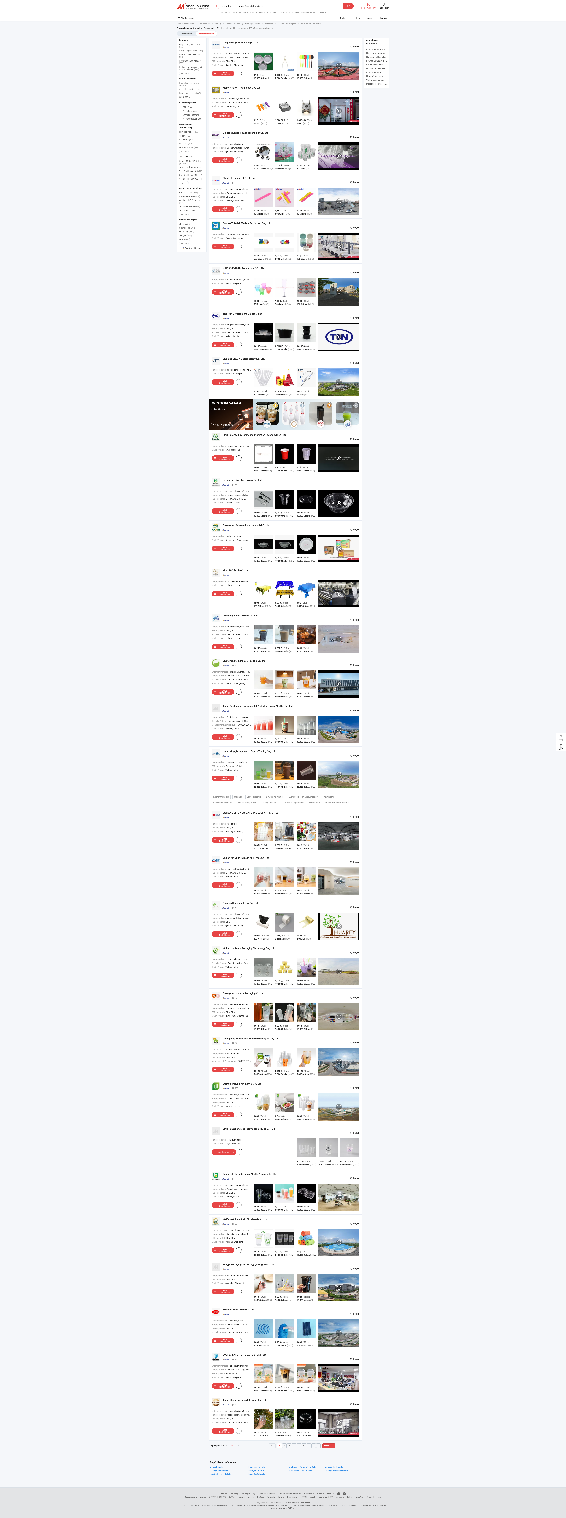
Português (271, 1497)
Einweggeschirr (254, 796)
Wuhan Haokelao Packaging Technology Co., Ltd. (248, 948)
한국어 (304, 1497)
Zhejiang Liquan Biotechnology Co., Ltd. (244, 358)
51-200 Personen (189, 196)
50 (238, 1446)
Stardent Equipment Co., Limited (240, 178)
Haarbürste (314, 802)
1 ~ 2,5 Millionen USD (191, 178)
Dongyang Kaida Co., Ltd (240, 615)
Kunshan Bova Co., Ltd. (239, 1309)
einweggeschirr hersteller (283, 12)
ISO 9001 (185, 143)
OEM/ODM (187, 107)
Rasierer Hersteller (374, 64)
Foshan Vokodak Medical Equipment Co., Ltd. (246, 223)
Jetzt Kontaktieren (224, 73)
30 (232, 1446)
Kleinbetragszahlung (191, 118)
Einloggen (384, 7)
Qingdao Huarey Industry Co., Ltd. (240, 903)
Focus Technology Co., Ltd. (280, 1502)
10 (226, 1446)
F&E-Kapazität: (218, 61)
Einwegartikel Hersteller (334, 1467)
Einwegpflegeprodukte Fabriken (299, 1470)
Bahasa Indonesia (374, 1497)
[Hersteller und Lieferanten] (193, 6)
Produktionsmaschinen (189, 55)
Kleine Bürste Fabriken (257, 1474)
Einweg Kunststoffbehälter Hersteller (383, 60)
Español (251, 1497)
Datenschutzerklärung (266, 1493)
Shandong (186, 231)
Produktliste (186, 33)
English (203, 1497)
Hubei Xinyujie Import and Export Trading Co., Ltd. (249, 751)
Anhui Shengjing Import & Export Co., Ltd (244, 1400)
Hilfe (358, 18)
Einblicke (330, 1493)
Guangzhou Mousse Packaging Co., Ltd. (244, 993)
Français (241, 1497)
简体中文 (212, 1497)
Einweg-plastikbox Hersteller (379, 49)
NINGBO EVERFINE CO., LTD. (243, 268)
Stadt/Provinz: (218, 65)
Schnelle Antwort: (220, 102)
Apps (369, 18)
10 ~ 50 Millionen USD (191, 167)
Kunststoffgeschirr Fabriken (221, 1474)
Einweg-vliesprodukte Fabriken (337, 1470)
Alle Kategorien (188, 18)
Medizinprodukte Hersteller (378, 83)
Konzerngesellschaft (190, 93)
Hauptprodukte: (219, 57)
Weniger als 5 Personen (189, 201)
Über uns (224, 1493)
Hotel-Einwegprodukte (294, 802)
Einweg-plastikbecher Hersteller (380, 72)
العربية (312, 1497)
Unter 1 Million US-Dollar (190, 162)
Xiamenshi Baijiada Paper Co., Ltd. (250, 1174)
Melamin (238, 796)
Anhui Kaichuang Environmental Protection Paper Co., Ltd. (258, 706)
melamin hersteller (263, 12)
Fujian (184, 239)
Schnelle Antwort (190, 111)
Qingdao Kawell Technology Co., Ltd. (246, 132)
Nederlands (322, 1497)
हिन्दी (331, 1497)
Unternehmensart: (220, 53)
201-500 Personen (189, 206)
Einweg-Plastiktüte (274, 796)
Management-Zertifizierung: (224, 724)
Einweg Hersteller (217, 1467)
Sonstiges (185, 96)
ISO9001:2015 (188, 132)
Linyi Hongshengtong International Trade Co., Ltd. (249, 1128)
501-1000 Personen (190, 210)
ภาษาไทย (340, 1497)
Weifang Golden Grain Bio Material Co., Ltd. (246, 1219)
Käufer (343, 18)
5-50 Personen (188, 192)
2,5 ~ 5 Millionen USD (191, 175)
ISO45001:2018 (188, 147)
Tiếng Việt (359, 1497)
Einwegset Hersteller (256, 1470)
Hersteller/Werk (189, 89)
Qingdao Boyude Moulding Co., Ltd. (241, 42)
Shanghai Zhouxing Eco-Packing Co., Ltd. (244, 660)
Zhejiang (185, 223)
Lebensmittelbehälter (223, 802)
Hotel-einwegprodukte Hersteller (381, 53)
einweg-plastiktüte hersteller (306, 12)
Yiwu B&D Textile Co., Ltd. (236, 570)
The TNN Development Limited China (242, 313)
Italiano (281, 1497)
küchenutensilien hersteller (243, 12)
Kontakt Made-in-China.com (290, 1493)
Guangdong (187, 227)
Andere (185, 135)
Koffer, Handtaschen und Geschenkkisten (190, 68)
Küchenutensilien (221, 796)
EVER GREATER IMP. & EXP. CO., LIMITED (244, 1354)
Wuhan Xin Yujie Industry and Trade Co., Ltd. (246, 858)
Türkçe (349, 1497)
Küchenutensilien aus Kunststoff (303, 796)
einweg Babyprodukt (247, 802)
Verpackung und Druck (189, 45)
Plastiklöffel (328, 796)
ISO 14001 (186, 139)
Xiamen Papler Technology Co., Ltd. (241, 87)
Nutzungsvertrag (248, 1493)
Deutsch (260, 1497)
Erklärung (234, 1493)
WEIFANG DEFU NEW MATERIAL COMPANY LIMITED (250, 812)
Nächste (327, 1446)
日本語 (232, 1497)
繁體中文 (222, 1497)
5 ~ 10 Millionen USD (190, 171)
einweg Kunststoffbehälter (337, 802)
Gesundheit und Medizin (190, 61)
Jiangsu (185, 235)
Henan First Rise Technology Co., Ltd (242, 480)
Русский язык (292, 1497)
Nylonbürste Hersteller (376, 76)
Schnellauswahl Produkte (314, 1493)
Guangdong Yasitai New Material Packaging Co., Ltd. (250, 1038)
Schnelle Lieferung (190, 114)
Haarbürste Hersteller (376, 56)
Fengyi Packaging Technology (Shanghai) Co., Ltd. (249, 1264)
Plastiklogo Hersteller (256, 1467)
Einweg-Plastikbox (270, 802)
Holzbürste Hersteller (375, 68)
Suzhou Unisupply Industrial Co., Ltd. (242, 1083)
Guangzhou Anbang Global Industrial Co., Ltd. (247, 525)
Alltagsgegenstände (191, 50)
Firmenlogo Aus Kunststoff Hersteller (301, 1467)
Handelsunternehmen (189, 84)
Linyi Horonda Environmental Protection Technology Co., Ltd (254, 435)
